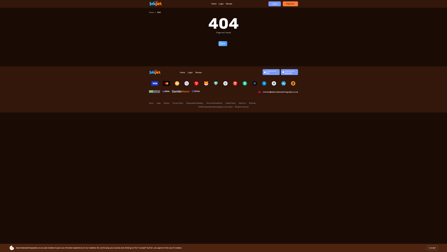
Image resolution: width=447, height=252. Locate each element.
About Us (242, 103)
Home (213, 4)
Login (221, 4)
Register (290, 4)
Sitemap (252, 103)
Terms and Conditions (214, 103)
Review (229, 4)
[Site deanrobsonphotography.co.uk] (159, 4)
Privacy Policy (178, 103)
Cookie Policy (231, 103)
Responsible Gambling (194, 103)
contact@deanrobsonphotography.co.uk (280, 92)
